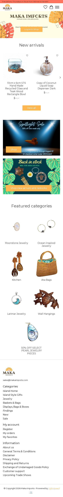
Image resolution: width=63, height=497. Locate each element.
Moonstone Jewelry (16, 243)
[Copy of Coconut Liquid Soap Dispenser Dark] (46, 66)
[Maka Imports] (7, 7)
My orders (9, 433)
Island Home (10, 391)
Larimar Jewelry (16, 313)
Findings (8, 410)
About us (8, 447)
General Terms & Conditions (19, 451)
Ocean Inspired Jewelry (46, 244)
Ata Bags (46, 280)
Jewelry (7, 398)
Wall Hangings (46, 313)
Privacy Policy (11, 459)
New (5, 414)
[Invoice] (31, 492)
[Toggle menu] (57, 7)
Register (8, 429)
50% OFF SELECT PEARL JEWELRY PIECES (31, 350)
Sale (5, 418)
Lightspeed (53, 488)
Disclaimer (9, 455)
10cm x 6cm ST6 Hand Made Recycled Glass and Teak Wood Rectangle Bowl (16, 89)
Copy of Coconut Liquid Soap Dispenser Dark (46, 86)
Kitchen (16, 280)
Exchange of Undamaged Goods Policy (26, 467)
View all (31, 108)
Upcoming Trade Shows (17, 475)
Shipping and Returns (16, 463)
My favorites (10, 437)
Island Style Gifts (12, 395)
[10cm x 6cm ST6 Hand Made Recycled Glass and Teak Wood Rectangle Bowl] (16, 66)
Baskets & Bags (12, 402)
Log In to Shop (31, 29)
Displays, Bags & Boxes (16, 406)
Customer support (14, 471)
